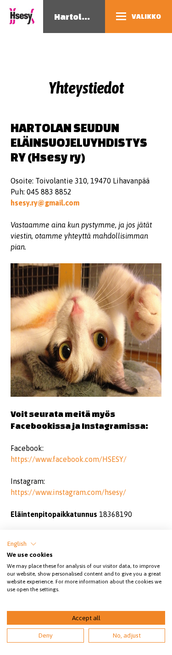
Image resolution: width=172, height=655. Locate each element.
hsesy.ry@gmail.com (45, 203)
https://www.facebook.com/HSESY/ (69, 459)
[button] (22, 544)
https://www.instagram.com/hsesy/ (68, 492)
